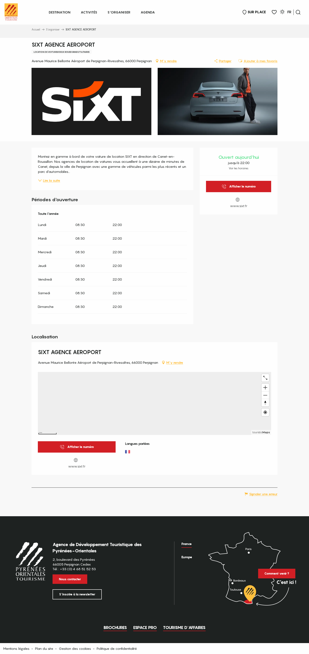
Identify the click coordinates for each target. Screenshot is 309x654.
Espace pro (145, 627)
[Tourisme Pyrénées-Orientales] (11, 11)
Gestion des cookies (75, 648)
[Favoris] (274, 12)
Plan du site (44, 648)
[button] (298, 12)
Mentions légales (16, 648)
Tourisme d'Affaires (184, 627)
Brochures (115, 627)
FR (289, 12)
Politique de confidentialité (117, 648)
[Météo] (282, 12)
